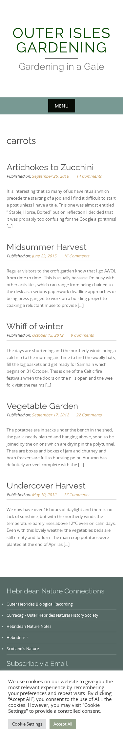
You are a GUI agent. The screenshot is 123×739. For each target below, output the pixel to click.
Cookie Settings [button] (27, 724)
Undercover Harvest (46, 485)
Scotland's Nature (23, 648)
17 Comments (76, 494)
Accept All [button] (62, 724)
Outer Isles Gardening (61, 40)
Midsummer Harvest (47, 247)
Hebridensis (18, 637)
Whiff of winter (35, 326)
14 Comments (89, 176)
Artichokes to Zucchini (50, 167)
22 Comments (89, 414)
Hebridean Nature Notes (29, 626)
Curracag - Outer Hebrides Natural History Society (52, 615)
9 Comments (82, 335)
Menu (62, 106)
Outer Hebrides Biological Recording (40, 604)
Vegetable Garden (42, 406)
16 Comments (76, 255)
